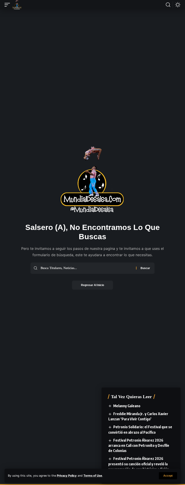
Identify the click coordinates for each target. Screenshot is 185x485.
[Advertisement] (92, 29)
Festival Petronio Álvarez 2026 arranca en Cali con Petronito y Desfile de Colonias (138, 445)
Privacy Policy (67, 475)
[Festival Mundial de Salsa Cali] (17, 4)
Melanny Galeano (126, 406)
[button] (168, 475)
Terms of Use (92, 475)
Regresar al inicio (92, 285)
